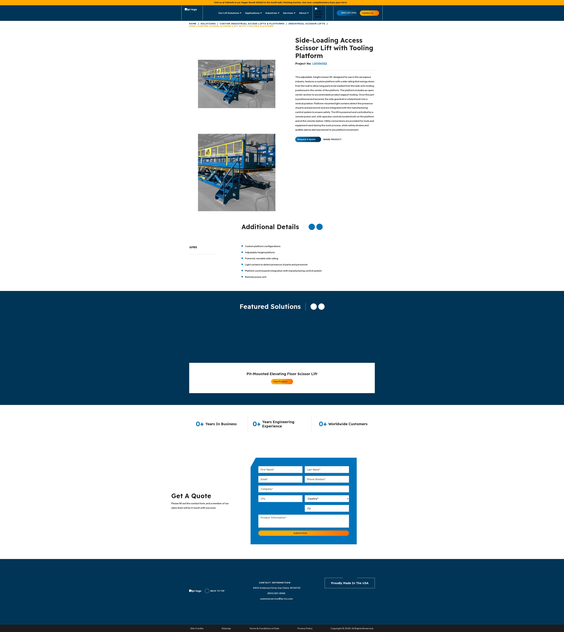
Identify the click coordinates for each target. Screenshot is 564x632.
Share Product (332, 139)
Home (193, 23)
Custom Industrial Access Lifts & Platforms (252, 23)
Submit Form (300, 533)
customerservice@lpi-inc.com (276, 598)
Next (319, 227)
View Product (280, 381)
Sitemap (226, 628)
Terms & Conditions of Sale (264, 628)
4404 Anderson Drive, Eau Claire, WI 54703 (276, 587)
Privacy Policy (304, 628)
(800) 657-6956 (348, 12)
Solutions (208, 23)
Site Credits (196, 628)
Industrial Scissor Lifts (306, 23)
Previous (312, 227)
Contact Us (367, 13)
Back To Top (217, 591)
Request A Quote (306, 139)
